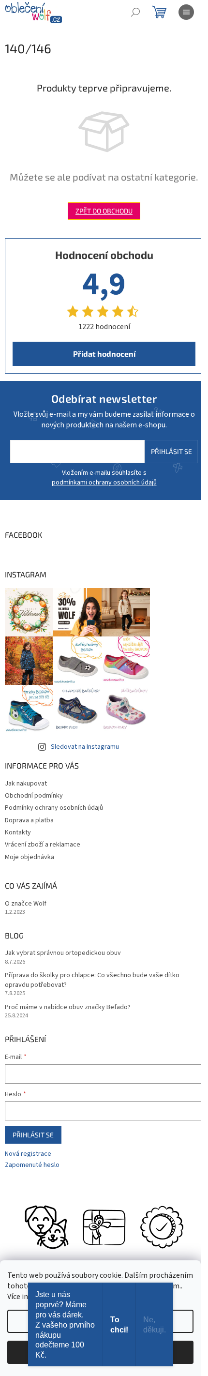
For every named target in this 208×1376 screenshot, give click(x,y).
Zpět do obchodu (104, 211)
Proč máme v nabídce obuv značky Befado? (68, 1007)
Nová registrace (28, 1154)
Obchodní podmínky (34, 796)
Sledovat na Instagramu (85, 747)
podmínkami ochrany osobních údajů (104, 482)
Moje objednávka (29, 857)
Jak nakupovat (26, 783)
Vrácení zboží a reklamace (42, 844)
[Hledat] (135, 12)
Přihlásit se (171, 451)
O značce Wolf (25, 903)
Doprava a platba (29, 820)
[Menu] (186, 12)
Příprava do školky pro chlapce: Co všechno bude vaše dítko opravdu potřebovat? (92, 980)
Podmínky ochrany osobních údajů (54, 808)
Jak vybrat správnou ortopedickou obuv (63, 953)
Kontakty (18, 832)
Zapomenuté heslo (32, 1165)
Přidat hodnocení (104, 353)
